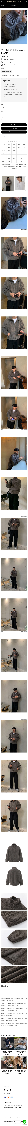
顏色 (2, 104)
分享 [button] (4, 136)
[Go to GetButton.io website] (24, 1124)
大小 (2, 111)
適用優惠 (3, 68)
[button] (1, 5)
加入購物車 (14, 128)
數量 (2, 118)
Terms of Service (8, 1121)
